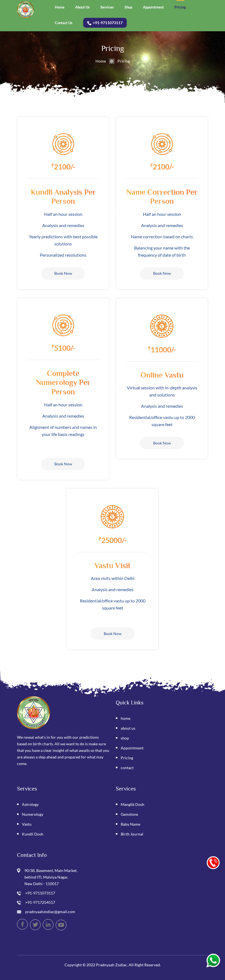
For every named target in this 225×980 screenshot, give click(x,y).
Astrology (30, 804)
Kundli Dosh (32, 834)
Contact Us (63, 23)
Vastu (27, 824)
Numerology (32, 814)
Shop (128, 7)
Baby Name (130, 824)
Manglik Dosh (132, 804)
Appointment (153, 7)
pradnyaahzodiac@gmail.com (50, 911)
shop (125, 738)
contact (127, 767)
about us (128, 728)
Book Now (63, 273)
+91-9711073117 (40, 893)
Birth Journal (132, 834)
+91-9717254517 (40, 902)
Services (107, 7)
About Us (82, 7)
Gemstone (129, 814)
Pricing (180, 7)
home (125, 718)
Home (59, 7)
